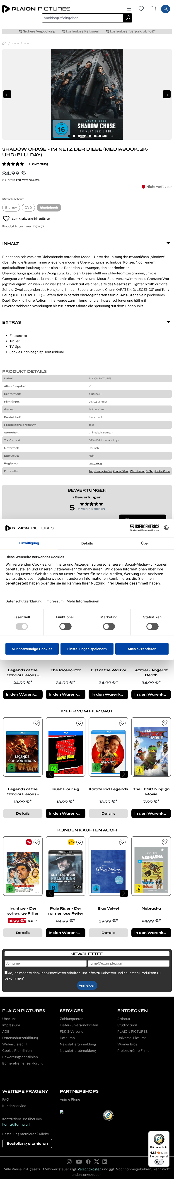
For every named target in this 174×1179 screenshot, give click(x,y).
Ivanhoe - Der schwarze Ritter (23, 910)
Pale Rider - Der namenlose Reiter (65, 910)
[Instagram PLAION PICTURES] (69, 1161)
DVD (28, 207)
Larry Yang (95, 463)
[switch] (159, 1161)
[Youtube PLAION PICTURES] (78, 1161)
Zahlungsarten (71, 1019)
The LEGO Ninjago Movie (151, 791)
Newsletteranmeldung (78, 1044)
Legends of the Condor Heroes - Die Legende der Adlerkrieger (23, 673)
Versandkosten (90, 1169)
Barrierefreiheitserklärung (23, 1063)
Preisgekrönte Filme (133, 1050)
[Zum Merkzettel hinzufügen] (37, 723)
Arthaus (123, 1019)
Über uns (9, 1019)
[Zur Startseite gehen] (44, 9)
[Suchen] (127, 17)
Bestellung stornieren (27, 1143)
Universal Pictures (131, 1038)
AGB (6, 1031)
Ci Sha (149, 471)
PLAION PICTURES (132, 1031)
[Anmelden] (165, 9)
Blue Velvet (108, 908)
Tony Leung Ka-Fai (100, 471)
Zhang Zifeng (121, 471)
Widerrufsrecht (14, 1044)
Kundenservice (14, 1106)
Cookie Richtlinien (17, 1050)
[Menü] (128, 8)
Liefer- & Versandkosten (79, 1025)
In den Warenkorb (23, 694)
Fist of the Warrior (108, 670)
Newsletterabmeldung (78, 1050)
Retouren (67, 1038)
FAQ (5, 1099)
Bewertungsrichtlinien (20, 1057)
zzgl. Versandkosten (28, 180)
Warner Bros (127, 1044)
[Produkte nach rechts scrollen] (124, 774)
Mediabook (50, 208)
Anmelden (87, 985)
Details (23, 813)
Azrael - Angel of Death (151, 672)
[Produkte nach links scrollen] (50, 774)
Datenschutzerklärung (20, 1038)
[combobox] (82, 17)
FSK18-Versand (71, 1031)
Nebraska (151, 908)
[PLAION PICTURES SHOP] (4, 43)
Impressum (11, 1025)
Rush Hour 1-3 (65, 789)
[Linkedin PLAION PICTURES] (105, 1161)
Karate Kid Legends (108, 789)
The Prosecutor (66, 670)
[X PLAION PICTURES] (96, 1161)
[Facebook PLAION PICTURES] (88, 1161)
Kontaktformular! (16, 1124)
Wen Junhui (137, 471)
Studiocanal (127, 1025)
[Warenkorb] (153, 8)
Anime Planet (71, 1099)
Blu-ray (11, 207)
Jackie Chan (162, 471)
